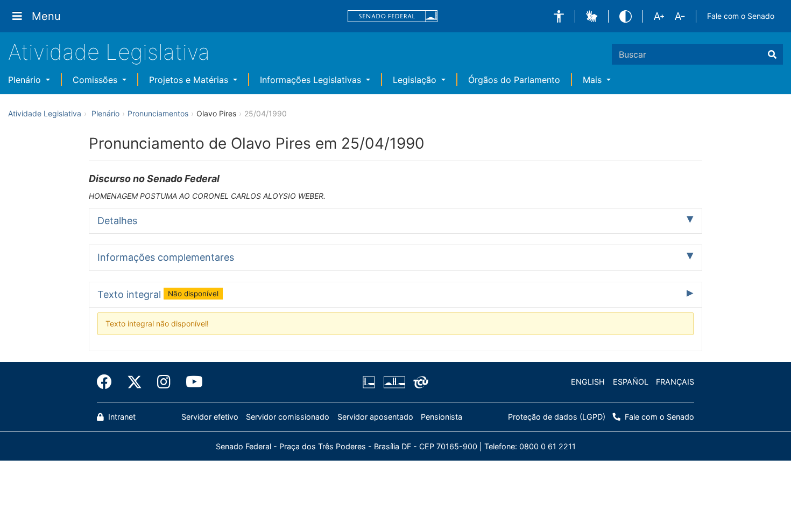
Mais (593, 79)
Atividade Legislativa (109, 52)
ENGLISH (588, 381)
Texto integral (157, 294)
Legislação (416, 79)
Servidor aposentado (375, 416)
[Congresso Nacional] (394, 381)
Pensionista (441, 416)
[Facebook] (108, 382)
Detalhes (117, 220)
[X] (134, 382)
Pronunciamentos (158, 113)
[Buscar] (772, 54)
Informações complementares (165, 257)
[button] (559, 16)
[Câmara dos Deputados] (371, 381)
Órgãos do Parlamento (514, 79)
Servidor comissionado (287, 416)
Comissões (96, 79)
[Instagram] (164, 382)
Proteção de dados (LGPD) (556, 416)
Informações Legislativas (312, 79)
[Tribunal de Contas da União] (418, 381)
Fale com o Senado (740, 15)
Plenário (26, 79)
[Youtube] (190, 382)
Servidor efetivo (209, 416)
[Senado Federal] (393, 16)
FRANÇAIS (675, 381)
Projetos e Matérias (190, 79)
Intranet (121, 416)
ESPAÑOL (630, 381)
